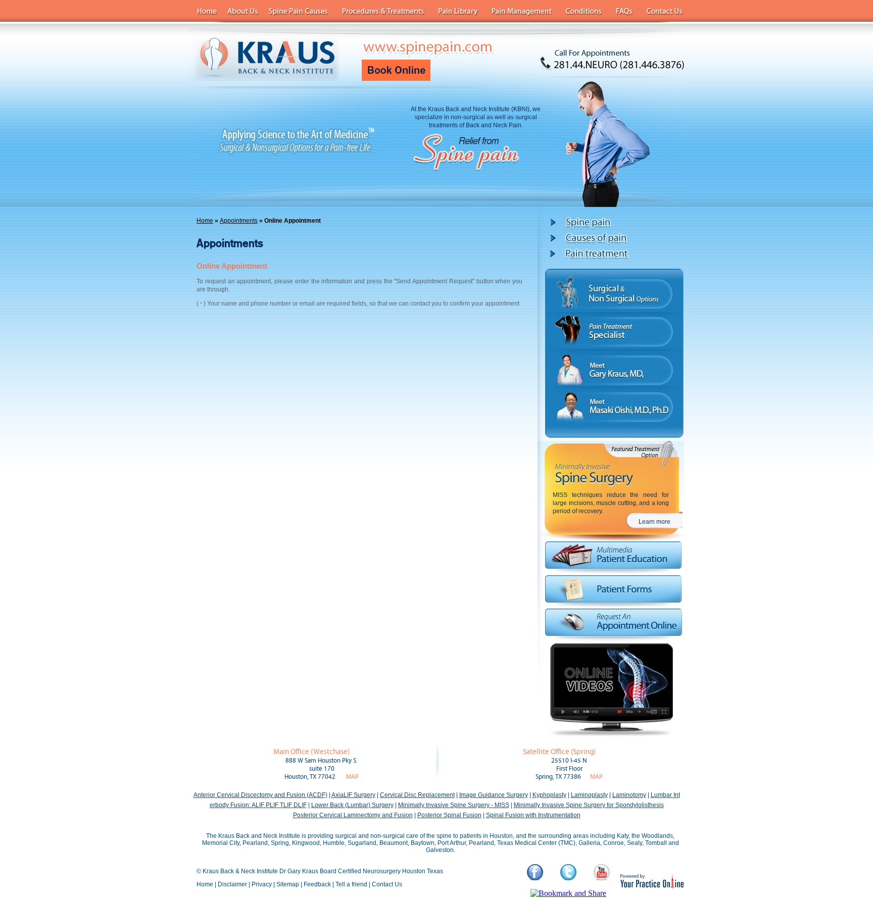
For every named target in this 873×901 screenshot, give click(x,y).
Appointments (239, 220)
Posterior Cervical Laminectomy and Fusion (353, 815)
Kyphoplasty (549, 794)
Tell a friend (351, 884)
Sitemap (287, 884)
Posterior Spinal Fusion (449, 815)
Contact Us (387, 884)
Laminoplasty (589, 794)
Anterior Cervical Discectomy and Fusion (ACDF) (260, 794)
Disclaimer (232, 884)
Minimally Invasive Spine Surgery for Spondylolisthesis (589, 805)
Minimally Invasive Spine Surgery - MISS (453, 805)
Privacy (262, 884)
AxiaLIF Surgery (353, 794)
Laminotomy (629, 794)
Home (205, 220)
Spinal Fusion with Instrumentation (533, 815)
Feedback (317, 884)
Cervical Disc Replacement (417, 794)
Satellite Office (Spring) (559, 751)
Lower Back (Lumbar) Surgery (352, 805)
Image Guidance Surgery (493, 794)
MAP (352, 777)
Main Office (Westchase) (311, 751)
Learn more (654, 521)
